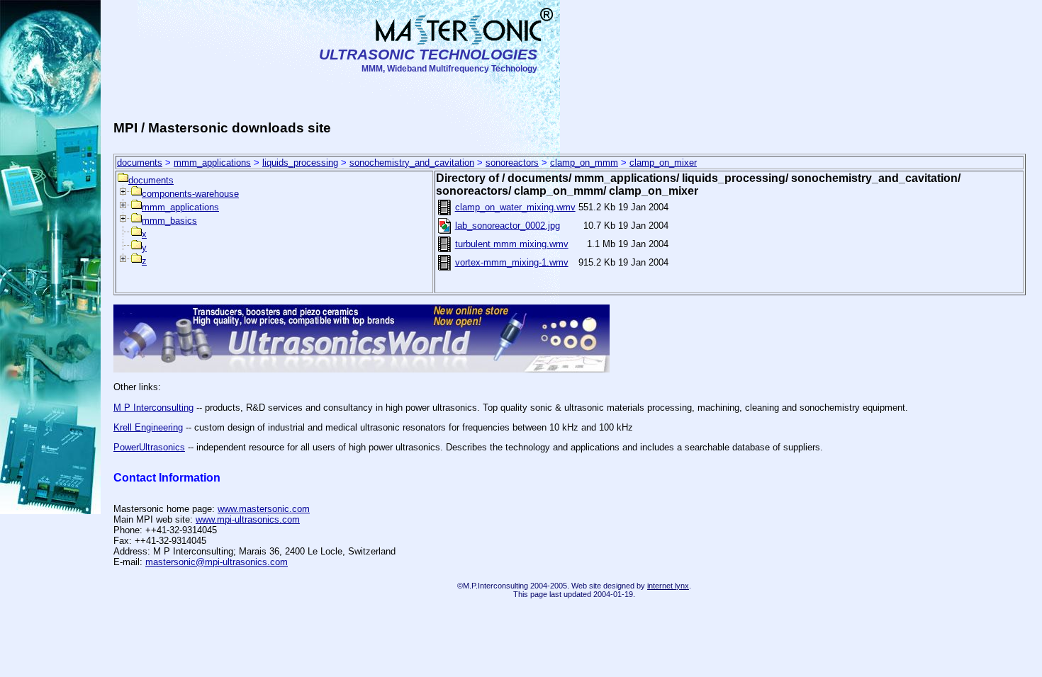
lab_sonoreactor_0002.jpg (507, 225)
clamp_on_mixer (663, 162)
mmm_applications (212, 162)
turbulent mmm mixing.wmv (511, 244)
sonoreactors (512, 162)
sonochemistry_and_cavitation (411, 162)
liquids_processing (300, 162)
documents (139, 162)
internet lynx (668, 585)
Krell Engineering (148, 427)
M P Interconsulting (153, 407)
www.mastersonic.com (264, 509)
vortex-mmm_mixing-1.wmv (511, 262)
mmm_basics (169, 220)
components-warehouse (190, 193)
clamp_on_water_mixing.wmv (515, 207)
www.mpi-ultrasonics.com (248, 519)
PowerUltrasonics (149, 447)
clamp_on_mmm (584, 162)
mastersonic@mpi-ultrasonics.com (216, 562)
